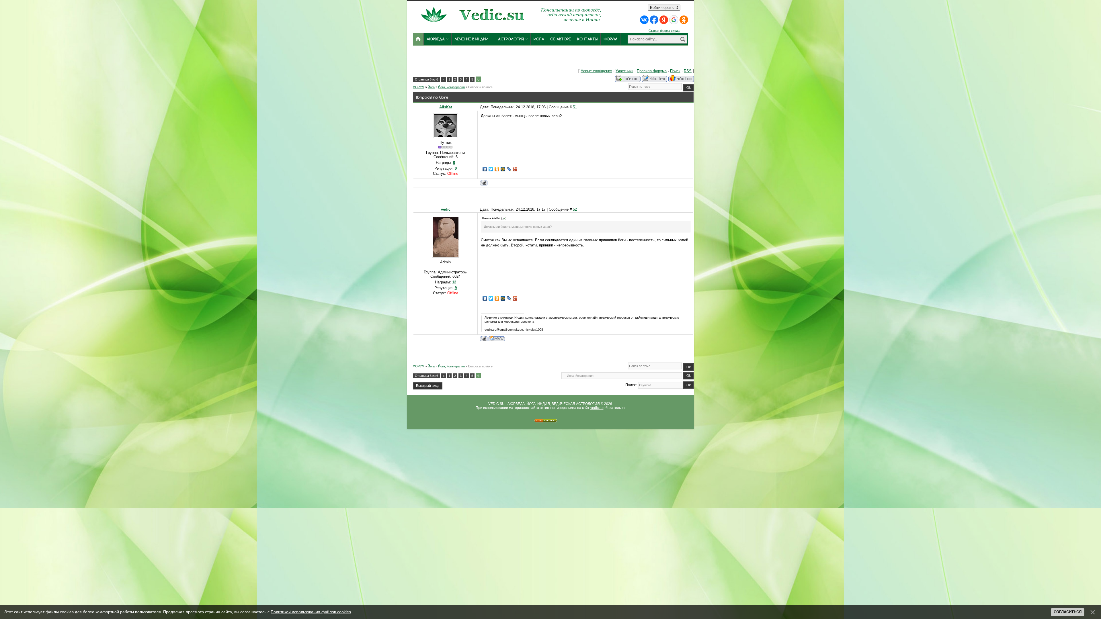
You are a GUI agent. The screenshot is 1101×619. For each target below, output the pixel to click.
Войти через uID (664, 7)
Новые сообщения (596, 71)
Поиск (675, 71)
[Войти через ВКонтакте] (644, 19)
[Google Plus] (515, 169)
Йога (431, 87)
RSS (688, 71)
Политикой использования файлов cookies (311, 612)
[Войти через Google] (673, 19)
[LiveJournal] (509, 169)
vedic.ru (597, 408)
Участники (624, 71)
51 (575, 107)
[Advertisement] (498, 58)
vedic (445, 209)
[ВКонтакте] (485, 169)
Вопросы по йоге (480, 87)
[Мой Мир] (503, 169)
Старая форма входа (664, 30)
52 (575, 209)
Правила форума (652, 71)
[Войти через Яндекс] (663, 19)
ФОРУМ (418, 87)
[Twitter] (491, 169)
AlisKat (445, 107)
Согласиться (1068, 612)
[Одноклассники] (497, 169)
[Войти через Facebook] (654, 19)
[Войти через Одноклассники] (684, 19)
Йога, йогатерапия (451, 87)
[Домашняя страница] (497, 338)
